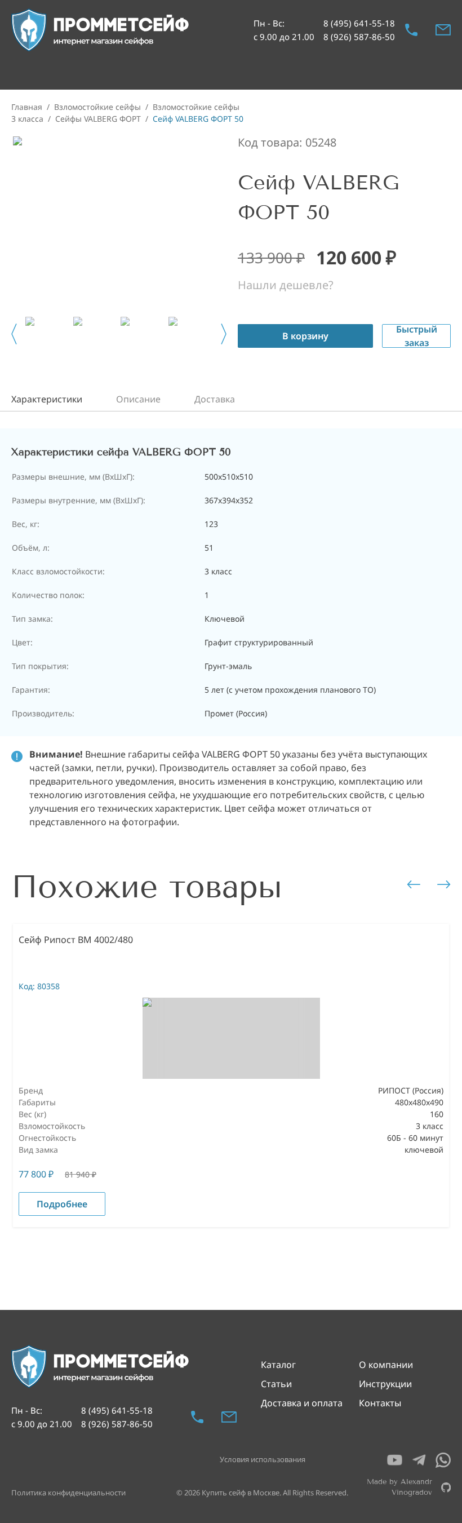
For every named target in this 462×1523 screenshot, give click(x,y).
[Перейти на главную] (100, 30)
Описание (138, 399)
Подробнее (62, 1204)
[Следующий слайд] (223, 334)
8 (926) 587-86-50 (359, 37)
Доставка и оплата (302, 1403)
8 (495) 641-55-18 (359, 23)
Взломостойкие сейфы (97, 106)
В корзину (305, 336)
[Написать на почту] (443, 30)
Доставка (214, 399)
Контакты (380, 1403)
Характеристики (46, 399)
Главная (26, 106)
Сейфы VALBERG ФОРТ (98, 118)
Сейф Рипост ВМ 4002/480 (76, 939)
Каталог (278, 1364)
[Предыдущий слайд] (14, 334)
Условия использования (262, 1459)
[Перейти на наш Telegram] (419, 1460)
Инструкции (385, 1384)
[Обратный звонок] (411, 30)
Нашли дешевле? (286, 285)
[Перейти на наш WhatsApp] (443, 1460)
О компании (386, 1364)
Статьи (276, 1384)
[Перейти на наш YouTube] (394, 1460)
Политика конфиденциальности (68, 1492)
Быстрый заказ (416, 336)
